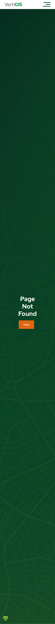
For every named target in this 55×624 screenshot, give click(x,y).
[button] (5, 618)
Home (26, 324)
